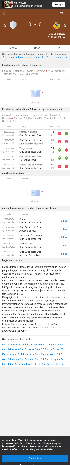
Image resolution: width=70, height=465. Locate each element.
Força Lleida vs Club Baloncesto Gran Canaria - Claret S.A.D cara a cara (33, 354)
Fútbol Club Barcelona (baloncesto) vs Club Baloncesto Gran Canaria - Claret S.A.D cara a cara (33, 363)
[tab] (13, 48)
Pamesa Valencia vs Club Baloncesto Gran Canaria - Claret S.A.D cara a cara (33, 344)
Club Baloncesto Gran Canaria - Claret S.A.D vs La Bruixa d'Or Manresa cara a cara (33, 349)
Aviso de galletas (44, 449)
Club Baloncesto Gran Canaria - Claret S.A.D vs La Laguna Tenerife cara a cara (33, 359)
